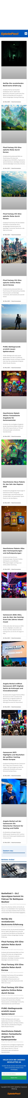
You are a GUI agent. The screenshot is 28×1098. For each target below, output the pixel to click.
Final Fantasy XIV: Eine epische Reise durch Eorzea (12, 150)
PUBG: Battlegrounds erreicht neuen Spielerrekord (11, 349)
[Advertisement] (14, 15)
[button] (26, 33)
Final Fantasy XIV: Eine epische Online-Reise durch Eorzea (12, 282)
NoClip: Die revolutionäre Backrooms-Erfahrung (12, 922)
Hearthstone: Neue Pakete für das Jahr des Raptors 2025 (14, 484)
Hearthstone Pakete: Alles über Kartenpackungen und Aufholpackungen (13, 550)
